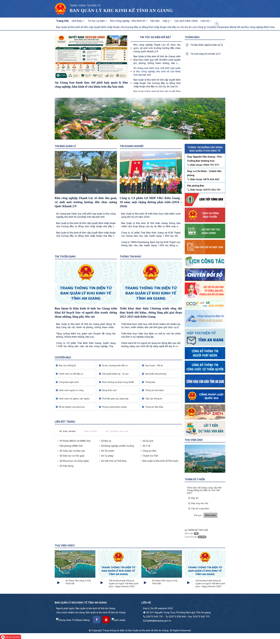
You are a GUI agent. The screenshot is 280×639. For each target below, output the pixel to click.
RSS (170, 608)
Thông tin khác (130, 256)
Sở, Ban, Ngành (67, 431)
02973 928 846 (177, 616)
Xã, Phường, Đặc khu (117, 431)
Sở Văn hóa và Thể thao (114, 460)
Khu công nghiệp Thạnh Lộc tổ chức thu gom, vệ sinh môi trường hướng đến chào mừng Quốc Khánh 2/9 (157, 48)
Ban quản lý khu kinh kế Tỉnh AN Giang (121, 10)
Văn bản (155, 20)
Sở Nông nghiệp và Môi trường (117, 445)
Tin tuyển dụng (65, 256)
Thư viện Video (65, 545)
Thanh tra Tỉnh (150, 455)
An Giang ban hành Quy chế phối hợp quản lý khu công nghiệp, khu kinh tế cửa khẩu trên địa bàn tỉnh (157, 71)
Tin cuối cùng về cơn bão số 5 (205, 53)
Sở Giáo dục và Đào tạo (72, 450)
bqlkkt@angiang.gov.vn (158, 620)
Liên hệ (205, 20)
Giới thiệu (77, 20)
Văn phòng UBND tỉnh (71, 445)
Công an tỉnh (149, 450)
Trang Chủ (62, 20)
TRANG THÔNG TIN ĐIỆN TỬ (85, 5)
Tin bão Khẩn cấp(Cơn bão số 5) (206, 45)
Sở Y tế (146, 445)
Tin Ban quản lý (65, 146)
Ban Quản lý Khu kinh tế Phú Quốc (160, 460)
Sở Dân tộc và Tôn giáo (72, 455)
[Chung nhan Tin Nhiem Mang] (73, 619)
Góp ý (166, 20)
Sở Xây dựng (67, 465)
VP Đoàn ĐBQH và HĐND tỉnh (75, 440)
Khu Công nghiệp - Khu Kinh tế (128, 20)
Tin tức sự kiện (96, 20)
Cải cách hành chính (186, 20)
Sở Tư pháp (107, 455)
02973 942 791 (154, 616)
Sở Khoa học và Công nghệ (74, 460)
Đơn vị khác (90, 431)
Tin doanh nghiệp (132, 146)
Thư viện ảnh (194, 439)
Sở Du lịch (147, 440)
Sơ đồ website (159, 608)
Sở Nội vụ (106, 440)
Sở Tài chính (107, 450)
